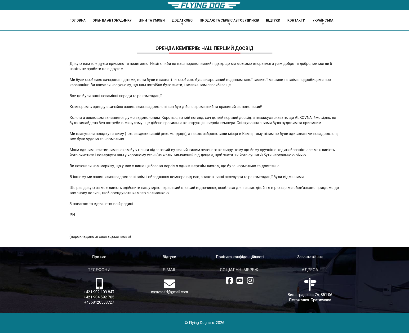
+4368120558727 (99, 302)
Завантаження (310, 257)
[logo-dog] (204, 5)
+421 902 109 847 (99, 292)
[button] (195, 20)
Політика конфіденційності (240, 257)
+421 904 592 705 (99, 297)
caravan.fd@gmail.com (169, 292)
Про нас (99, 257)
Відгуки (169, 257)
